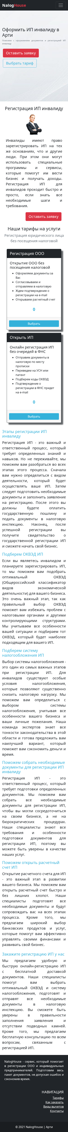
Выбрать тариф (20, 63)
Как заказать (55, 1102)
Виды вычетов (53, 1107)
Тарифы (58, 1098)
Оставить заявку (21, 53)
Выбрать (34, 324)
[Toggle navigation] (61, 5)
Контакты (57, 1111)
